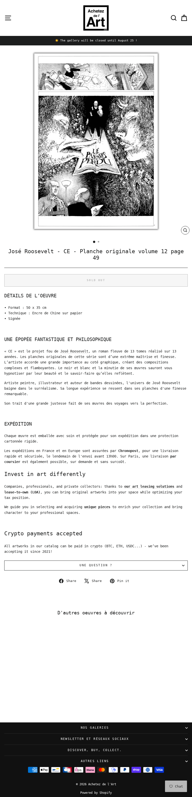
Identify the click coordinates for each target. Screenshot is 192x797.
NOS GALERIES (95, 727)
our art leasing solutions (149, 486)
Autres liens (95, 761)
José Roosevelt (74, 351)
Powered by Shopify (96, 793)
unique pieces (97, 507)
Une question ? (96, 565)
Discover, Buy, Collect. (95, 750)
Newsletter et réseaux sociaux (95, 739)
